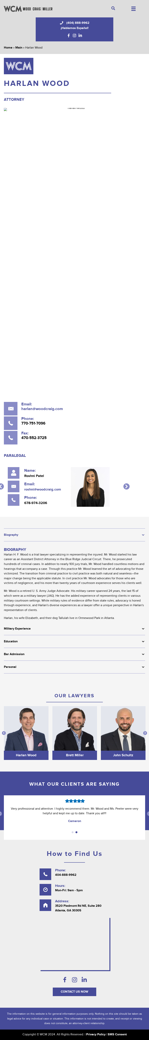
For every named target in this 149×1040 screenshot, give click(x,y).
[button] (69, 36)
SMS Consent (117, 1034)
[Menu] (133, 9)
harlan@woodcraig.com (42, 409)
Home (8, 48)
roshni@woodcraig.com (42, 489)
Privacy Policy (96, 1034)
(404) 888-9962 (77, 23)
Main (18, 48)
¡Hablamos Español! (74, 28)
